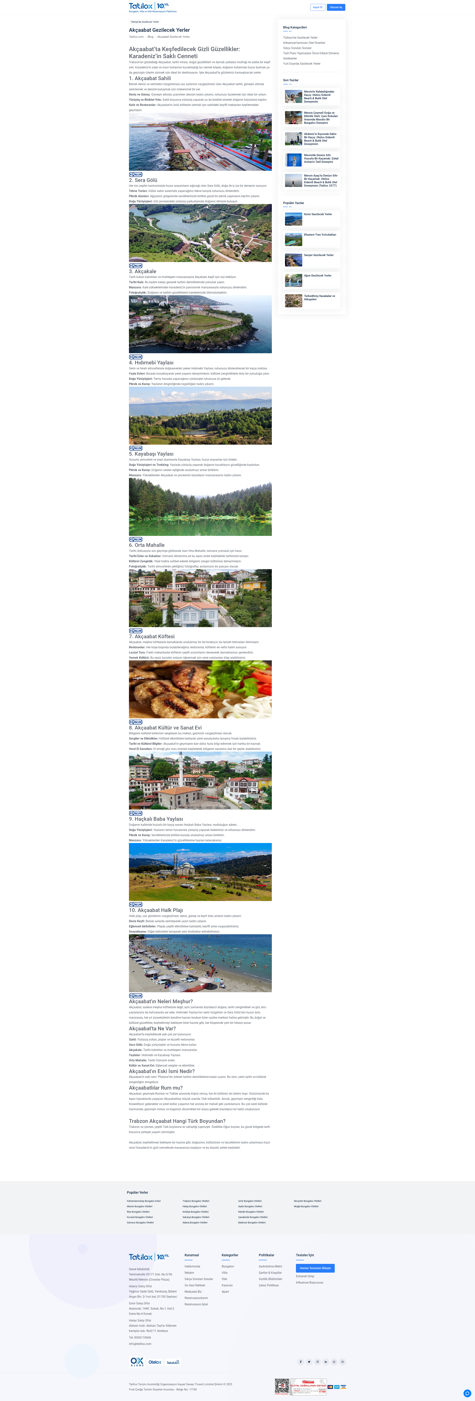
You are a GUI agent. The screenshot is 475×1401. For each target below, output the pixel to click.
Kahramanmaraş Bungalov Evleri (144, 1201)
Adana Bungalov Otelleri (195, 1222)
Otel (224, 1279)
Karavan (227, 1285)
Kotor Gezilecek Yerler (318, 214)
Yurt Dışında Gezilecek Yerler (301, 63)
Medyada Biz (193, 1291)
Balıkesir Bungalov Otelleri (252, 1222)
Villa (224, 1272)
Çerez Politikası (269, 1285)
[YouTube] (342, 1362)
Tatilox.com (136, 36)
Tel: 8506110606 (140, 1337)
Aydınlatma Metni (270, 1266)
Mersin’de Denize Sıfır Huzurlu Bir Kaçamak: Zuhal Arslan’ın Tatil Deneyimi (321, 158)
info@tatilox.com (140, 1344)
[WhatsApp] (334, 1362)
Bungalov (228, 1266)
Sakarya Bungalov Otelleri (196, 1217)
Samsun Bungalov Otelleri (140, 1222)
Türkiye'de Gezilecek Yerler (145, 21)
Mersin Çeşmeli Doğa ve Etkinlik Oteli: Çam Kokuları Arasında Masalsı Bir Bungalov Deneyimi (321, 117)
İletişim (189, 1272)
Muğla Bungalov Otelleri (306, 1206)
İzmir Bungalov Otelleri (250, 1201)
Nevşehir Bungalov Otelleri (307, 1201)
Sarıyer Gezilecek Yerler (319, 255)
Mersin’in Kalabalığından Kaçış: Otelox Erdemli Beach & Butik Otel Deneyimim (319, 96)
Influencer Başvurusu (309, 1282)
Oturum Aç (336, 7)
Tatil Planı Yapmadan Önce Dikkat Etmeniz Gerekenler (311, 55)
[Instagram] (317, 1362)
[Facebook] (300, 1362)
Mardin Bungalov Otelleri (251, 1211)
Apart (225, 1291)
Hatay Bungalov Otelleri (195, 1206)
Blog (150, 36)
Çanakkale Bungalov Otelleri (253, 1217)
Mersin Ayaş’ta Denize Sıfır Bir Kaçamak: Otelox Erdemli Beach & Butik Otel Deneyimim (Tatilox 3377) (321, 180)
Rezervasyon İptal (196, 1304)
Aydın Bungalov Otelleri (250, 1206)
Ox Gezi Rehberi (195, 1285)
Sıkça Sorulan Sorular (297, 48)
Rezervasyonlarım (196, 1298)
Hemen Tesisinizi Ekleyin (315, 1268)
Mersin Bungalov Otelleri (139, 1206)
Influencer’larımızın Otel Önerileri (304, 43)
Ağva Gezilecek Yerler (317, 275)
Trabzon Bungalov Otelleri (196, 1201)
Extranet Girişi (305, 1276)
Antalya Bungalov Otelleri (196, 1211)
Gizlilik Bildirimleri (270, 1279)
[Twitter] (309, 1362)
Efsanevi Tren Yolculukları (320, 234)
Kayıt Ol (317, 7)
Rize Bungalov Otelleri (138, 1211)
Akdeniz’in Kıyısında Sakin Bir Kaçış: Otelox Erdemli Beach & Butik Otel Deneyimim (320, 139)
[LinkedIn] (325, 1362)
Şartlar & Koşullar (270, 1272)
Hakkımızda (192, 1266)
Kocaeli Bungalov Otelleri (140, 1217)
